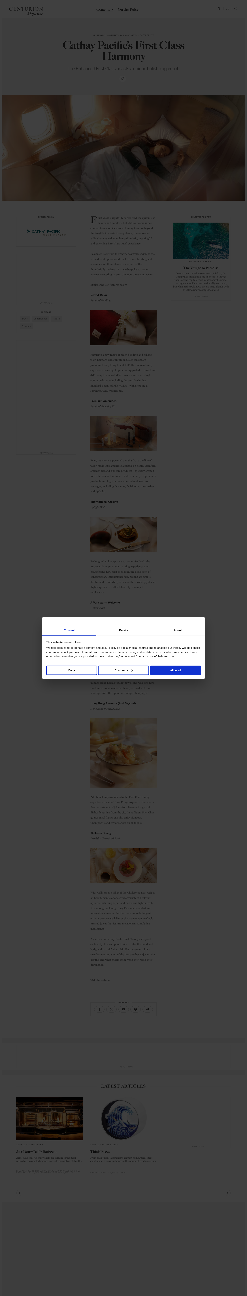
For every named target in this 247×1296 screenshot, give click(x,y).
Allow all (175, 670)
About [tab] (178, 630)
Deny (71, 670)
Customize (121, 670)
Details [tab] (123, 630)
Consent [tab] (69, 630)
